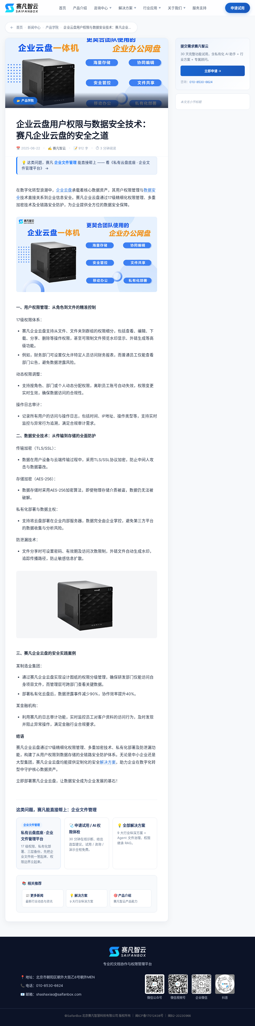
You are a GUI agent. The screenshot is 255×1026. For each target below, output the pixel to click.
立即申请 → (212, 71)
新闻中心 (34, 27)
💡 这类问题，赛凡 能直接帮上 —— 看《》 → (86, 165)
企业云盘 (64, 190)
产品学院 (52, 27)
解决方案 (108, 762)
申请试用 (238, 8)
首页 (19, 27)
